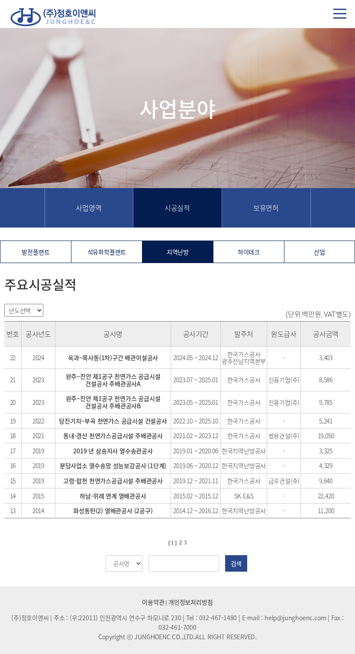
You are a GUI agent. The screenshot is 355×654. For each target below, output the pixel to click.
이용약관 (153, 602)
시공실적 (177, 207)
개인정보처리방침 (190, 602)
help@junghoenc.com (295, 617)
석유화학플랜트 (106, 251)
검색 (236, 563)
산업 (319, 251)
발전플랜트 (35, 251)
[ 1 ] (172, 543)
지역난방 (178, 251)
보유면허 (266, 207)
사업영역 (88, 207)
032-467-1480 (218, 617)
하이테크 (249, 251)
